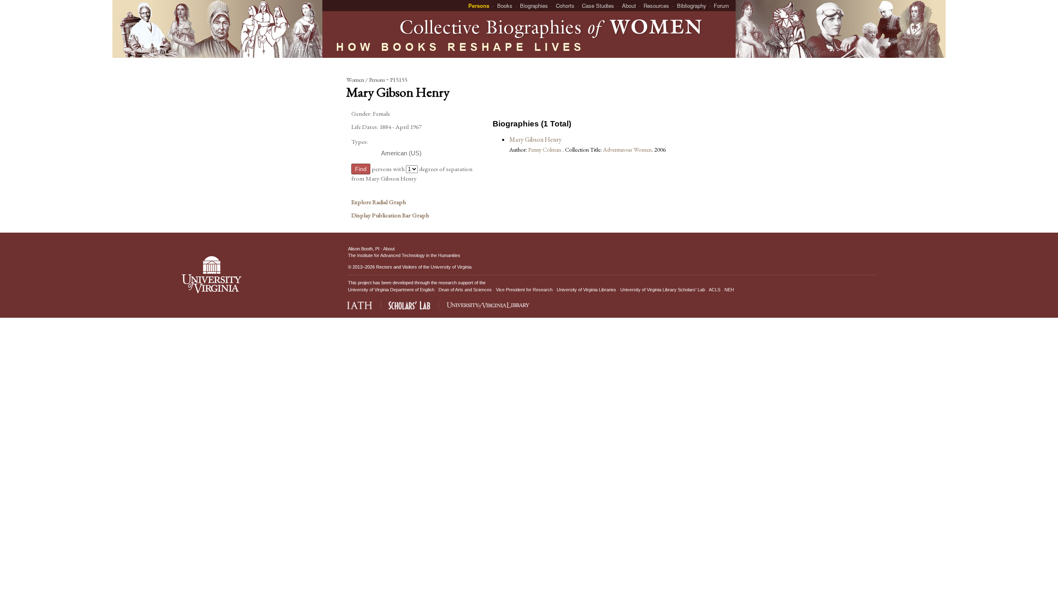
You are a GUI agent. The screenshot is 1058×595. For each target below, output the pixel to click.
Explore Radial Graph (378, 202)
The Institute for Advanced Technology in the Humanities (404, 255)
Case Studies (598, 6)
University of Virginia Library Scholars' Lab (662, 289)
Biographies (534, 6)
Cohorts (565, 6)
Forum (721, 6)
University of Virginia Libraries (586, 289)
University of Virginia (451, 266)
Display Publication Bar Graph (390, 215)
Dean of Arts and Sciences (465, 289)
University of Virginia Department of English (391, 289)
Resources (656, 6)
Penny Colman (545, 149)
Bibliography (691, 6)
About (629, 6)
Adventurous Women (627, 149)
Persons (478, 6)
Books (504, 6)
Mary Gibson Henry (535, 139)
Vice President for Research (524, 289)
